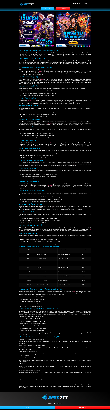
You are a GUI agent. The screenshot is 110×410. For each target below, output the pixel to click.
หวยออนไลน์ (49, 123)
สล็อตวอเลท (49, 185)
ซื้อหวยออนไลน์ (49, 143)
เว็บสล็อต (52, 208)
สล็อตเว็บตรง (76, 3)
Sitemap (84, 3)
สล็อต (81, 60)
